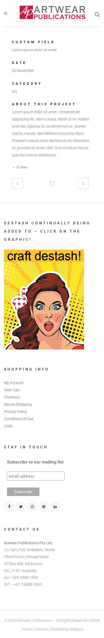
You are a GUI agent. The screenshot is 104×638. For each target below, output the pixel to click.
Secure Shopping (18, 404)
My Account (14, 383)
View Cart (12, 390)
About (27, 629)
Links (8, 426)
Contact (41, 629)
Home (95, 620)
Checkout (12, 397)
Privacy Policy (15, 411)
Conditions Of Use (18, 419)
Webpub (76, 629)
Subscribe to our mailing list (35, 462)
